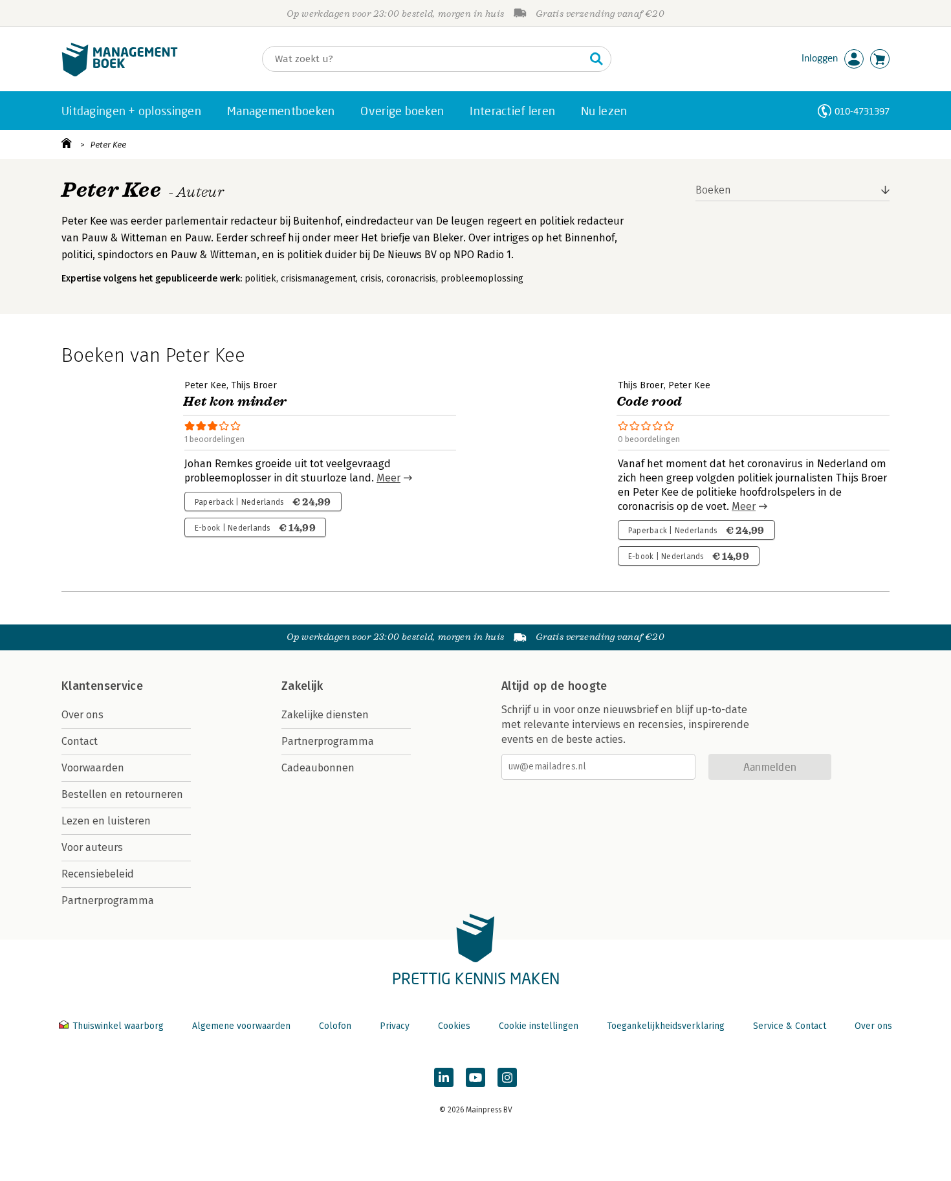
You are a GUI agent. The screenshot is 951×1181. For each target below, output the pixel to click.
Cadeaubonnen (318, 768)
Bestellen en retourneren (122, 794)
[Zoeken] (596, 59)
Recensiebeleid (97, 874)
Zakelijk (302, 686)
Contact (79, 741)
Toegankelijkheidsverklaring (666, 1026)
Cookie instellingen (538, 1026)
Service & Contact (789, 1026)
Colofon (335, 1026)
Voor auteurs (92, 847)
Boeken (713, 190)
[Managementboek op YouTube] (475, 1077)
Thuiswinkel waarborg (118, 1026)
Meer (388, 478)
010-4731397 (862, 110)
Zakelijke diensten (325, 715)
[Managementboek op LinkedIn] (444, 1077)
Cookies (454, 1026)
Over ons (82, 715)
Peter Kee (108, 144)
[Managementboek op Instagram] (507, 1077)
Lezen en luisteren (106, 821)
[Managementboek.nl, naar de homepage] (119, 73)
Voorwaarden (92, 768)
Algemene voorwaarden (241, 1026)
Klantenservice (102, 686)
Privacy (395, 1026)
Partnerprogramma (107, 900)
